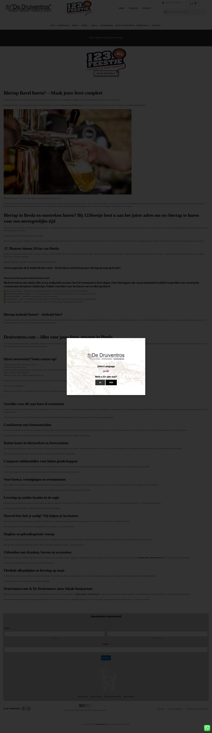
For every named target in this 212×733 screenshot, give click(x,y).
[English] (107, 371)
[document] (106, 366)
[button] (100, 382)
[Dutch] (104, 371)
